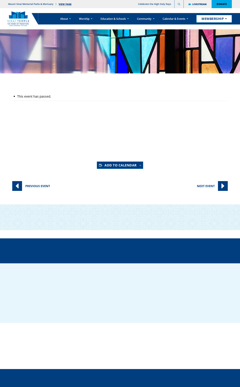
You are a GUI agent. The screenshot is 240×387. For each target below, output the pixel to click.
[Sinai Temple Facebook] (174, 304)
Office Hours (186, 250)
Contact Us (139, 250)
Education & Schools (113, 19)
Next (206, 186)
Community (144, 19)
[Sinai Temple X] (193, 304)
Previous (37, 186)
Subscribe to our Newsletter (184, 214)
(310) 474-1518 (90, 250)
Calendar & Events (174, 19)
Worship (84, 19)
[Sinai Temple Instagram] (203, 304)
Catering (118, 331)
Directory (45, 250)
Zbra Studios (128, 382)
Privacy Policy (134, 374)
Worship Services (47, 135)
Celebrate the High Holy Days (154, 4)
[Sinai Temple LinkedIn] (183, 304)
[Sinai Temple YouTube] (213, 304)
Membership (212, 18)
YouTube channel (97, 147)
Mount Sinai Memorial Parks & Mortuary (198, 351)
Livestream (199, 4)
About (64, 19)
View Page (65, 4)
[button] (179, 4)
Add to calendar (120, 165)
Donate (222, 4)
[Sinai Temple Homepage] (18, 18)
